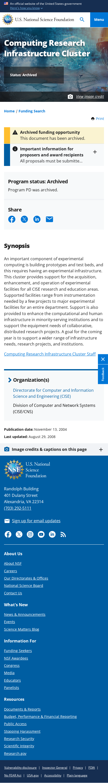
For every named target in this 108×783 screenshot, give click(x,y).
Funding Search (32, 111)
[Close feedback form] (103, 359)
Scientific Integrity (19, 746)
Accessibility (52, 775)
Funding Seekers (18, 650)
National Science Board (23, 585)
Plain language (77, 775)
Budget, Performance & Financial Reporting (40, 716)
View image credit (90, 96)
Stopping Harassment (22, 731)
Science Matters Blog (21, 629)
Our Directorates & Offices (26, 578)
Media (9, 672)
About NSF (13, 563)
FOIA (91, 767)
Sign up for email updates (36, 521)
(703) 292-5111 (17, 508)
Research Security (19, 738)
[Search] (82, 19)
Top (99, 410)
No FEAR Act (12, 775)
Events (9, 621)
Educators (12, 680)
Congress (12, 665)
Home (9, 111)
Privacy (78, 767)
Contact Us (13, 593)
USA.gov (33, 775)
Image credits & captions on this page (49, 449)
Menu (99, 19)
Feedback (103, 374)
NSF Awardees (16, 658)
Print (100, 118)
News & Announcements (24, 614)
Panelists (11, 687)
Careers (10, 571)
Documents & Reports (22, 709)
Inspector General (54, 767)
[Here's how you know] (54, 6)
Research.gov (15, 753)
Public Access (15, 723)
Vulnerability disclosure (20, 767)
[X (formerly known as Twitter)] (19, 534)
